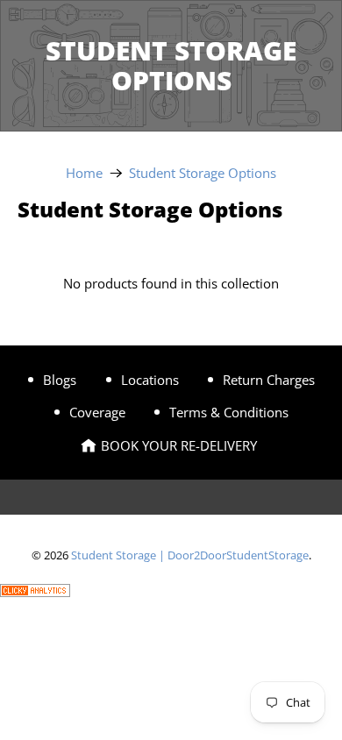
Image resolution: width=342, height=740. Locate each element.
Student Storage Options (202, 173)
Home (84, 173)
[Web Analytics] (35, 592)
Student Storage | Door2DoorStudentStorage (190, 555)
